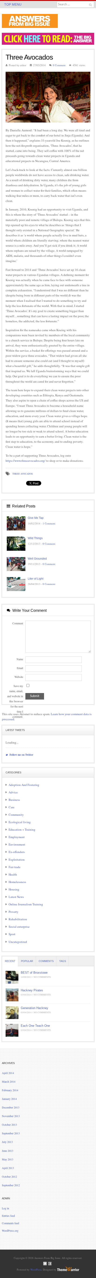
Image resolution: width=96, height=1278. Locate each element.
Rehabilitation (18, 919)
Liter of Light (35, 578)
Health (13, 874)
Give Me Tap (36, 518)
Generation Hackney (34, 1008)
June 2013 (7, 1150)
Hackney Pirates (32, 990)
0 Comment (59, 65)
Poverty (13, 912)
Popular (27, 961)
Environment (17, 844)
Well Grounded (37, 558)
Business (14, 800)
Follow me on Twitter (21, 755)
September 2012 (11, 1185)
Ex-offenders (17, 852)
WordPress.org (10, 1230)
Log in (5, 1208)
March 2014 (8, 1081)
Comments (46, 961)
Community (16, 814)
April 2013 (8, 1168)
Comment (17, 623)
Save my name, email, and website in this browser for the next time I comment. (15, 701)
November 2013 (11, 1116)
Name (20, 659)
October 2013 (9, 1124)
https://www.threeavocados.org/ (25, 461)
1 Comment (49, 523)
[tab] (10, 961)
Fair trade (15, 867)
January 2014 (9, 1099)
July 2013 (7, 1142)
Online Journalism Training (26, 904)
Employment (17, 837)
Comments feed (10, 1223)
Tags (62, 961)
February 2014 (10, 1090)
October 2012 (9, 1176)
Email (20, 668)
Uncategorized (18, 942)
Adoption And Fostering (24, 785)
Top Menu (12, 4)
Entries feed (8, 1215)
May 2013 (7, 1159)
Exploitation (17, 859)
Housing (14, 889)
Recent (10, 961)
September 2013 (11, 1133)
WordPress (35, 1269)
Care (11, 807)
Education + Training (22, 829)
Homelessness (17, 882)
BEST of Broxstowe (34, 972)
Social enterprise (19, 927)
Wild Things (35, 538)
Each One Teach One (35, 1025)
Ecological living (20, 822)
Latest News (16, 897)
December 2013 (10, 1107)
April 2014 (8, 1073)
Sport (12, 934)
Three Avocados (22, 473)
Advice (13, 792)
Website (18, 677)
